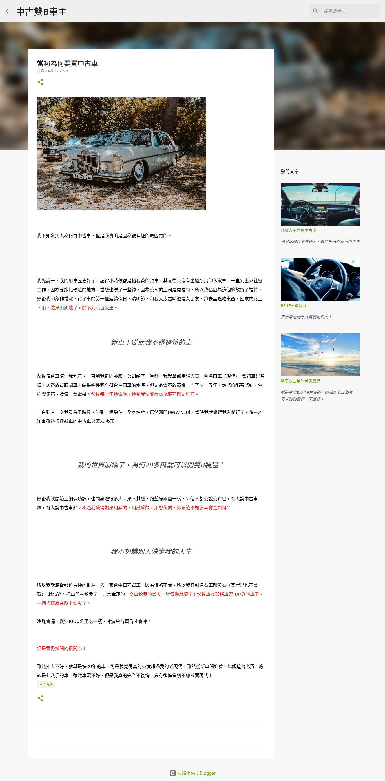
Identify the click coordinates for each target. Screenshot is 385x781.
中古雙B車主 (41, 11)
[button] (40, 82)
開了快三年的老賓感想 (300, 381)
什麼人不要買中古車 (298, 230)
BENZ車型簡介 (294, 305)
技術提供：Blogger (196, 773)
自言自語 (46, 685)
